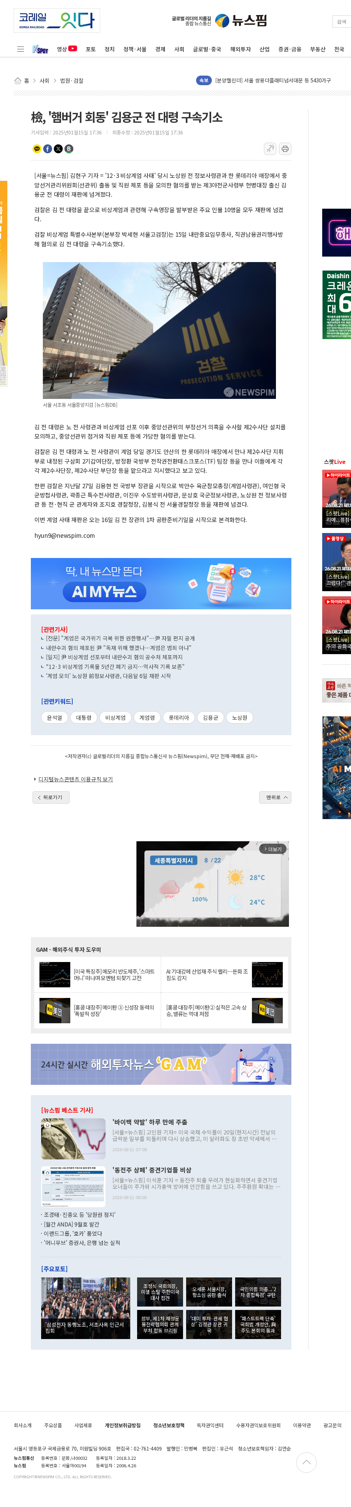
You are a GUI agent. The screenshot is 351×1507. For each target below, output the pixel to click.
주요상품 (53, 1425)
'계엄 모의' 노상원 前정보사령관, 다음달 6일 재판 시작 (108, 675)
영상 (62, 49)
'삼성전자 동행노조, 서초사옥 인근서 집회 (84, 1327)
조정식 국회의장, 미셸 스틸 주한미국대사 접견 (160, 1291)
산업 (264, 49)
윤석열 (54, 717)
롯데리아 (179, 717)
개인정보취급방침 (123, 1425)
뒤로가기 (52, 797)
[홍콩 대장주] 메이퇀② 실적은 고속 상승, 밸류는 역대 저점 (206, 1010)
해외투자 (240, 49)
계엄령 (147, 717)
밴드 (68, 148)
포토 (91, 49)
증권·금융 (290, 49)
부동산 (318, 49)
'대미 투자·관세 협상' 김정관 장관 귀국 (209, 1324)
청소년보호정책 (168, 1425)
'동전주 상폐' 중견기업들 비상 (152, 1170)
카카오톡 (37, 148)
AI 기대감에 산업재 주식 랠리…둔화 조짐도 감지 (207, 974)
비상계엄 (115, 717)
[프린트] (285, 149)
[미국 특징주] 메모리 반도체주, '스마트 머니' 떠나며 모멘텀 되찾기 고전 (114, 974)
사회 (179, 49)
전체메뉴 (20, 49)
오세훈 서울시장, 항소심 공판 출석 (209, 1291)
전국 (339, 49)
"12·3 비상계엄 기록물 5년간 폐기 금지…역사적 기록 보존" (115, 666)
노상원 (239, 717)
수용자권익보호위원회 (258, 1425)
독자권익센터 (210, 1425)
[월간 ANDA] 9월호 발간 (71, 1224)
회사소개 (23, 1425)
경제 (160, 49)
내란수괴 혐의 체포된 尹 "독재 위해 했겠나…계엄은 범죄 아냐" (119, 647)
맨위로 (273, 797)
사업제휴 (83, 1425)
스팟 (335, 461)
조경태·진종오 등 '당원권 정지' (80, 1214)
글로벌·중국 (207, 49)
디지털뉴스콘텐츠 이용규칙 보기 (75, 779)
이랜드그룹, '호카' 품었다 (73, 1233)
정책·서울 (135, 49)
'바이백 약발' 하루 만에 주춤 (149, 1122)
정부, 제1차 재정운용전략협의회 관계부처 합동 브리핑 (160, 1324)
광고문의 (332, 1425)
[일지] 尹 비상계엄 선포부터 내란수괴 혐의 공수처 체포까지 (114, 657)
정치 (110, 49)
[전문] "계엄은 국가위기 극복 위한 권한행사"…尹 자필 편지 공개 (120, 638)
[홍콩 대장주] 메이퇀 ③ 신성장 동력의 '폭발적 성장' (114, 1010)
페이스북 (47, 148)
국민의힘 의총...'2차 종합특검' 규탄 (258, 1291)
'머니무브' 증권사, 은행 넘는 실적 (82, 1242)
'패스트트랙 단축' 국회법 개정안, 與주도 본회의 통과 (258, 1324)
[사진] (73, 1138)
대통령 (84, 717)
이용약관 (302, 1425)
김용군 (210, 717)
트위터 (58, 148)
